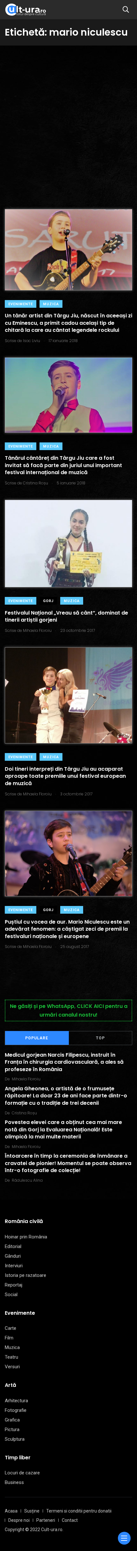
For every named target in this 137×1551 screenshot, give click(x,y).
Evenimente (20, 304)
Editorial (13, 1246)
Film (9, 1338)
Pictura (12, 1429)
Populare (36, 1038)
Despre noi (19, 1520)
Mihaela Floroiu (26, 1079)
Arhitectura (16, 1401)
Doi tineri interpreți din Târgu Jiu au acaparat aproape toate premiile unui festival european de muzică (65, 776)
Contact (70, 1520)
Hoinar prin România (26, 1237)
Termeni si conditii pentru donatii (79, 1510)
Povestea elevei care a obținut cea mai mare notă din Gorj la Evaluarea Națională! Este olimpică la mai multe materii (63, 1130)
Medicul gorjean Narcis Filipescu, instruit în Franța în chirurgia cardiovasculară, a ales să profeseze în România (64, 1062)
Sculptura (15, 1439)
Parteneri (45, 1520)
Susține (32, 1510)
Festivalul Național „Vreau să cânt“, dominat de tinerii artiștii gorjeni (66, 616)
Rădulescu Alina (27, 1180)
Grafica (12, 1420)
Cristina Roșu (24, 1113)
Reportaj (13, 1285)
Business (14, 1482)
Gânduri (13, 1256)
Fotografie (15, 1410)
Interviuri (14, 1266)
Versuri (12, 1367)
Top (100, 1038)
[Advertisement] (68, 118)
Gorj (48, 601)
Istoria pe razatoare (25, 1275)
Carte (10, 1328)
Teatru (11, 1357)
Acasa (11, 1510)
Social (11, 1294)
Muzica (51, 304)
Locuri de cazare (22, 1473)
